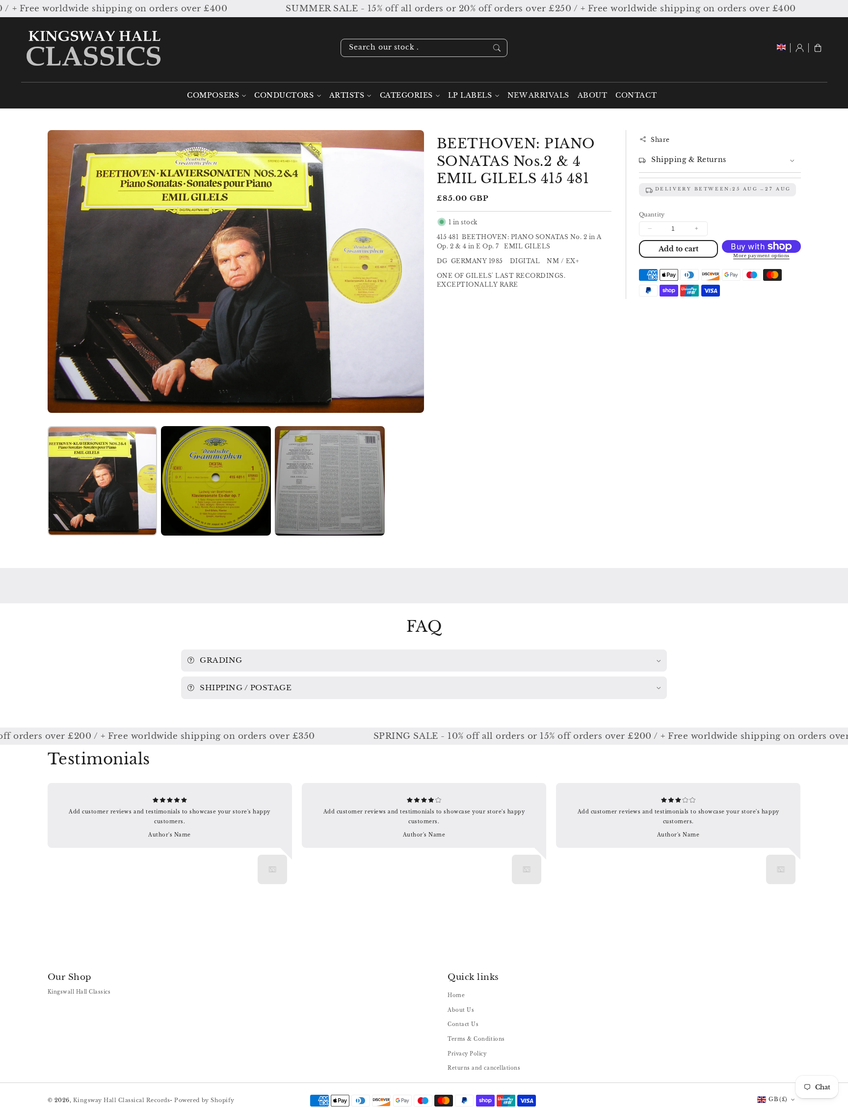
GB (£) (777, 1099)
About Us (461, 1010)
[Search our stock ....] (497, 47)
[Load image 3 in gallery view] (329, 481)
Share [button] (660, 139)
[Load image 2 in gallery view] (215, 481)
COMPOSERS (213, 95)
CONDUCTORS (284, 95)
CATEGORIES (406, 95)
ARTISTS (347, 95)
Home (456, 995)
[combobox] (424, 48)
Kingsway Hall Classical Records (121, 1100)
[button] (818, 48)
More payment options (761, 255)
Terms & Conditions (476, 1039)
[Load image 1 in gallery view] (102, 481)
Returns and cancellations (484, 1068)
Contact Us (463, 1024)
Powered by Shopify (204, 1100)
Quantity (652, 214)
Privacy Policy (467, 1054)
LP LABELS (470, 95)
